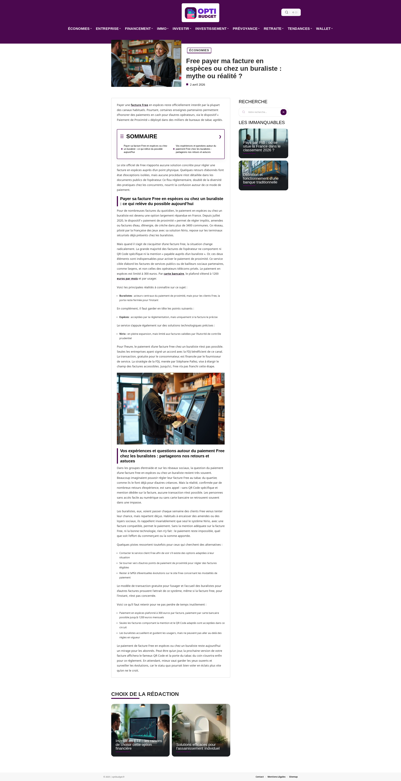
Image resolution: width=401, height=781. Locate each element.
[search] (286, 12)
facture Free (139, 105)
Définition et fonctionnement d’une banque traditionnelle (261, 178)
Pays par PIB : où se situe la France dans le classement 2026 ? (262, 146)
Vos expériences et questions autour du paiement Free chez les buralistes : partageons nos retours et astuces (196, 148)
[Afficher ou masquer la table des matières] (189, 136)
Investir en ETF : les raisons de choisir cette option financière (139, 744)
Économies (199, 50)
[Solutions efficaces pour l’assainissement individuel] (201, 730)
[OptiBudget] (200, 12)
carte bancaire (174, 273)
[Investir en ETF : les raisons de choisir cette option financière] (140, 730)
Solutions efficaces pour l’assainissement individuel (198, 746)
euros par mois (127, 278)
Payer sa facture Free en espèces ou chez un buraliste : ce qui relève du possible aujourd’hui (145, 148)
